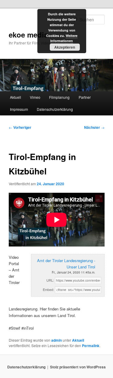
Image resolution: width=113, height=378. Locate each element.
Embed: (48, 289)
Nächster (94, 127)
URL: (50, 280)
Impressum (19, 109)
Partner (85, 97)
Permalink (90, 345)
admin (56, 340)
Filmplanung (59, 97)
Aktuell (15, 97)
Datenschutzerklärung (55, 109)
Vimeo (35, 97)
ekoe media (28, 34)
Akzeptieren (64, 47)
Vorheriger (20, 127)
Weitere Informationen (63, 38)
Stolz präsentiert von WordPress (78, 367)
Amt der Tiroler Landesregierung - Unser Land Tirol (66, 264)
